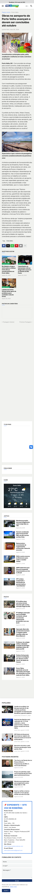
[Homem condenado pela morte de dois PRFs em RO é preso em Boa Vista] (9, 534)
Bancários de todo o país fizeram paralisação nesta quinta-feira (22, 747)
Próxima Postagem (25, 322)
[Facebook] (4, 245)
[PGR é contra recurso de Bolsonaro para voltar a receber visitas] (9, 559)
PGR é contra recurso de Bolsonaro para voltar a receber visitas (23, 558)
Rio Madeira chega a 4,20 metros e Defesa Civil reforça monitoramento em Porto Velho (9, 270)
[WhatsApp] (12, 245)
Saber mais (13, 886)
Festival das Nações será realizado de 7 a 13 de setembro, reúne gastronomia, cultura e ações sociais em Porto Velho (22, 724)
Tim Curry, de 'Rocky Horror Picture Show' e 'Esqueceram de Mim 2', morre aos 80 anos (23, 763)
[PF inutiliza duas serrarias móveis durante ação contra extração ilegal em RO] (9, 604)
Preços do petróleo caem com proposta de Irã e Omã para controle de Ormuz (23, 773)
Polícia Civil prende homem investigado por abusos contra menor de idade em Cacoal (22, 658)
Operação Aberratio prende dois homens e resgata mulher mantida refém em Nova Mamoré (22, 632)
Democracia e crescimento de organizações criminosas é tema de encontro (23, 546)
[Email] (21, 245)
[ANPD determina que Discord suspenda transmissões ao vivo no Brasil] (9, 570)
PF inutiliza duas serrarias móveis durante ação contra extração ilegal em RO (23, 604)
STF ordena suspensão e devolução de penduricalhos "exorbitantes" (21, 582)
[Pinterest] (16, 245)
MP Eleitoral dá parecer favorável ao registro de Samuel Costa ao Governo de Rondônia (22, 736)
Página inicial (6, 12)
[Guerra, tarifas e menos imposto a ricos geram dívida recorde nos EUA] (7, 793)
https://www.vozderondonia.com (13, 846)
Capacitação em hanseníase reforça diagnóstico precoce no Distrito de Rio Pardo (24, 270)
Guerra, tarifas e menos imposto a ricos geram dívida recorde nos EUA (21, 792)
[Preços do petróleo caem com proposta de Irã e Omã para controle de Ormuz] (7, 774)
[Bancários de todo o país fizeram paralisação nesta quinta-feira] (7, 748)
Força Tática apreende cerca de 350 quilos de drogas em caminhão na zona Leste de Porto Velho (23, 671)
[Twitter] (8, 245)
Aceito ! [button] (6, 890)
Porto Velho (14, 12)
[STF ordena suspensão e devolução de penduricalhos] (9, 581)
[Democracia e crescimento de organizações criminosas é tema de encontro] (9, 546)
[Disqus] (17, 346)
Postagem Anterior (8, 322)
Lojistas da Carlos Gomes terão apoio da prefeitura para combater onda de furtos (9, 293)
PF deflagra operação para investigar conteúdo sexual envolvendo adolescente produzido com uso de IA (23, 618)
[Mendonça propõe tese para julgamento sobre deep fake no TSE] (9, 523)
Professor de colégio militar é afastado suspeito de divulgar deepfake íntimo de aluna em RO (23, 645)
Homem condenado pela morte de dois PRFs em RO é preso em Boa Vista (22, 534)
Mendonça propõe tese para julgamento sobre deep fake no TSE (23, 523)
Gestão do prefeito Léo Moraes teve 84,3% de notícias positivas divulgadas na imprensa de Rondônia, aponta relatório (23, 710)
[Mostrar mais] (25, 245)
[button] (2, 6)
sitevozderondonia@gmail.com (13, 850)
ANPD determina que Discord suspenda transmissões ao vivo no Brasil (23, 570)
